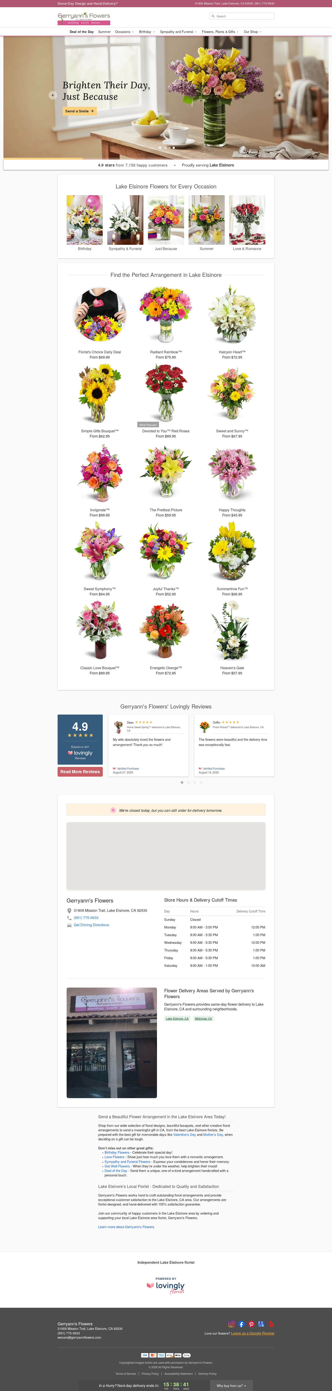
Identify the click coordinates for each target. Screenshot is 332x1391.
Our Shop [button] (251, 31)
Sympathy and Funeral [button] (177, 31)
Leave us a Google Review (252, 1333)
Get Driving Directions (91, 925)
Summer (104, 31)
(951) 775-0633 (86, 917)
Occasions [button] (123, 31)
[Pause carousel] (160, 147)
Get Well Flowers (117, 1166)
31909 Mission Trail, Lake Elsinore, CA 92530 (90, 1328)
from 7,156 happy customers (133, 165)
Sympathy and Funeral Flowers (127, 1161)
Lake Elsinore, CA (177, 1018)
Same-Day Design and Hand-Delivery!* (88, 3)
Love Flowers (114, 1156)
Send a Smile (77, 111)
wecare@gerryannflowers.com (79, 1337)
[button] (182, 782)
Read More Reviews (80, 771)
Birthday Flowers (117, 1152)
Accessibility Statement (178, 1373)
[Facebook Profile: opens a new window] (241, 1324)
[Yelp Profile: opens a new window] (271, 1324)
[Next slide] (279, 95)
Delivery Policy (207, 1373)
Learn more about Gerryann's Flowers (126, 1226)
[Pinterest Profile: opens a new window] (251, 1324)
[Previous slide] (53, 95)
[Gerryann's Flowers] (90, 17)
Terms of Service (126, 1373)
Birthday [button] (145, 31)
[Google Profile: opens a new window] (261, 1324)
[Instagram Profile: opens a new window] (231, 1324)
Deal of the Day (82, 31)
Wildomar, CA (203, 1018)
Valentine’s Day (184, 1134)
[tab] (165, 148)
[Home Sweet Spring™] (119, 727)
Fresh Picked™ (221, 727)
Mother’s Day (213, 1134)
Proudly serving (208, 165)
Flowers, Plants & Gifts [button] (219, 31)
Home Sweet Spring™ (139, 727)
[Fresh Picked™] (205, 727)
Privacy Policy (150, 1373)
